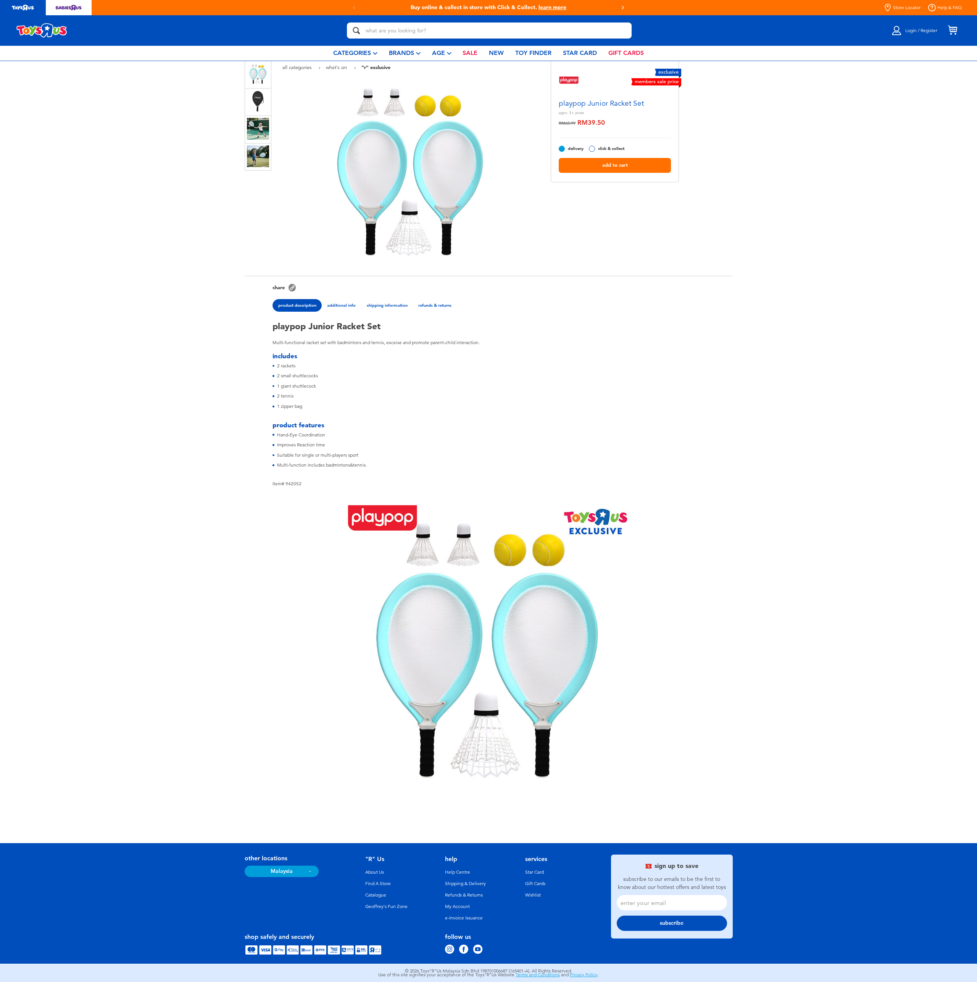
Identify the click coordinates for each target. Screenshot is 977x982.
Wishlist (533, 895)
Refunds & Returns (464, 895)
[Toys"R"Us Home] (42, 30)
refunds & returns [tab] (434, 305)
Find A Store (378, 883)
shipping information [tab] (387, 305)
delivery (576, 148)
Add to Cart (615, 165)
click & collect (611, 148)
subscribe (672, 923)
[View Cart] (952, 30)
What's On (337, 67)
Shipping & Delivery (465, 883)
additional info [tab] (341, 305)
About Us (374, 872)
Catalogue (375, 895)
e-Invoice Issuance (464, 918)
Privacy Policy (584, 974)
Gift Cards (535, 883)
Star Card (534, 872)
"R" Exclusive (375, 67)
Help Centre (457, 872)
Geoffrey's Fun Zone (386, 906)
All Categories (297, 67)
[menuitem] (355, 53)
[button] (354, 8)
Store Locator (907, 7)
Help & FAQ (949, 7)
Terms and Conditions (538, 974)
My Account (457, 906)
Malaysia (282, 871)
